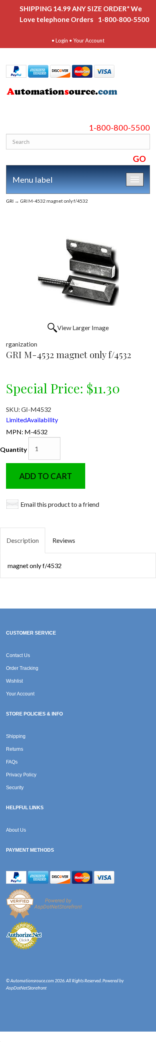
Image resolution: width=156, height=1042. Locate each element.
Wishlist (14, 681)
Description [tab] (22, 540)
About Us (16, 830)
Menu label (32, 179)
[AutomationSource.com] (78, 93)
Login (62, 40)
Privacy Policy (21, 775)
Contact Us (18, 655)
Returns (14, 749)
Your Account (88, 40)
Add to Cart (45, 476)
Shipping (16, 736)
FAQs (12, 762)
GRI (10, 201)
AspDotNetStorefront (26, 988)
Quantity (13, 449)
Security (15, 787)
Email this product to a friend (59, 504)
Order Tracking (22, 668)
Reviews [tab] (63, 540)
